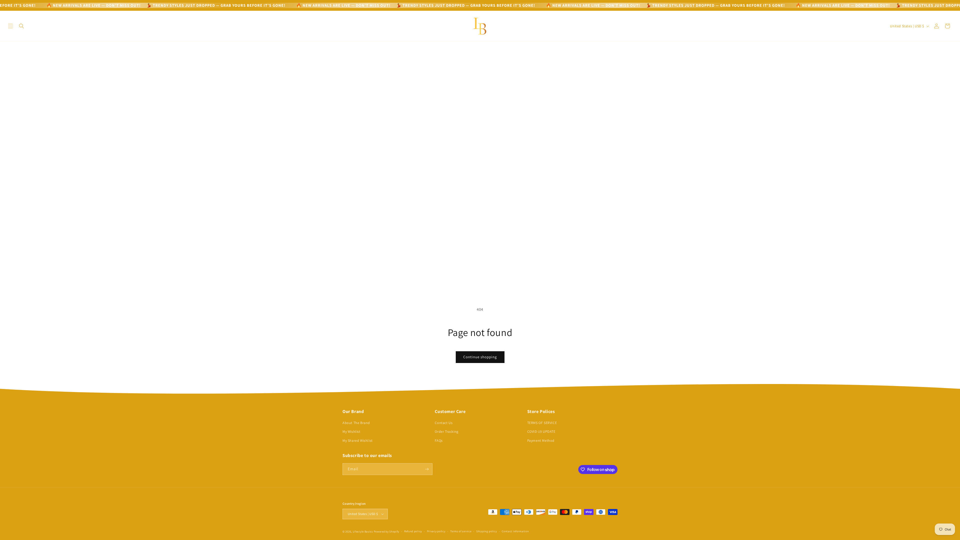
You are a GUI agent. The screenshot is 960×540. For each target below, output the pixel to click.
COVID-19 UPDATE (541, 431)
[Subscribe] (426, 469)
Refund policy (413, 531)
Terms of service (460, 531)
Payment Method (540, 440)
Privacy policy (436, 531)
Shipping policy (486, 531)
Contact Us (443, 422)
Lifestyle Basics (363, 531)
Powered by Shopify (387, 531)
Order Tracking (446, 431)
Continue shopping (480, 356)
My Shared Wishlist (357, 440)
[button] (10, 26)
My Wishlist (351, 431)
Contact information (515, 531)
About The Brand (356, 422)
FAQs (438, 440)
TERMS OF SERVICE (542, 422)
